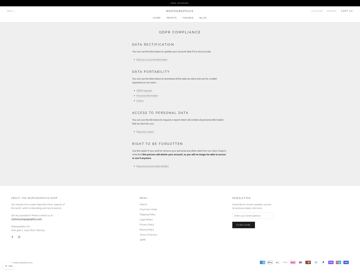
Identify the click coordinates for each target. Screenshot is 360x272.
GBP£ (10, 11)
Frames (188, 18)
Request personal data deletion (152, 166)
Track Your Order (148, 209)
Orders (140, 100)
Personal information (147, 95)
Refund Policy (147, 229)
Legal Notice (146, 219)
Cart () (347, 11)
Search (332, 11)
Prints (172, 18)
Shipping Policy (148, 214)
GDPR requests (144, 90)
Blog (203, 18)
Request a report (145, 131)
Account (317, 11)
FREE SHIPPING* (180, 3)
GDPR (143, 239)
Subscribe (243, 225)
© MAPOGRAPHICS (22, 263)
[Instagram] (19, 237)
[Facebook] (12, 237)
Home (157, 18)
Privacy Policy (147, 224)
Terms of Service (148, 234)
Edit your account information (151, 59)
